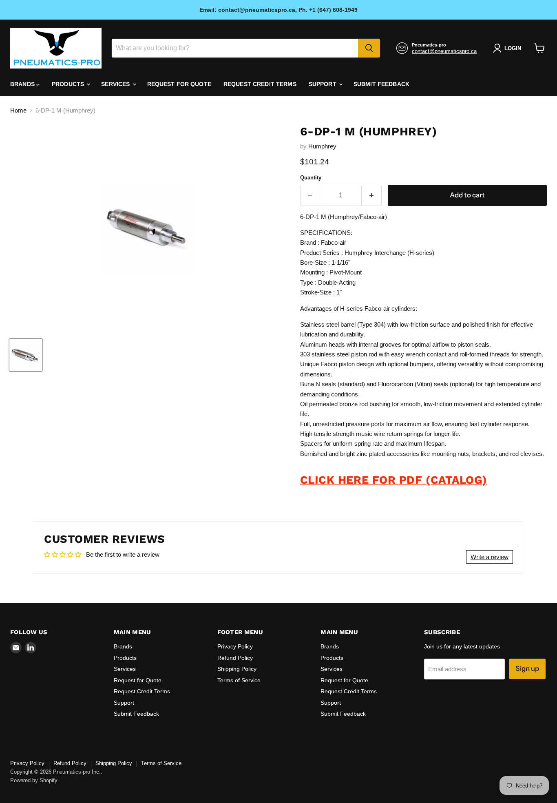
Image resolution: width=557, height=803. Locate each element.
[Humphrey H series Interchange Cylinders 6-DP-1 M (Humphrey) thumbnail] (25, 355)
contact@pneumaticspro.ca (444, 51)
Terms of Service (239, 680)
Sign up (527, 668)
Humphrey (322, 146)
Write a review (489, 556)
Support (323, 84)
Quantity (310, 178)
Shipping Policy (236, 669)
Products (69, 84)
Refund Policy (235, 658)
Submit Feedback (381, 84)
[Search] (369, 48)
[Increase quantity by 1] (372, 195)
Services (116, 84)
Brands (23, 84)
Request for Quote (179, 84)
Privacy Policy (235, 646)
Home (18, 110)
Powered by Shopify (33, 780)
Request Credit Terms (259, 84)
